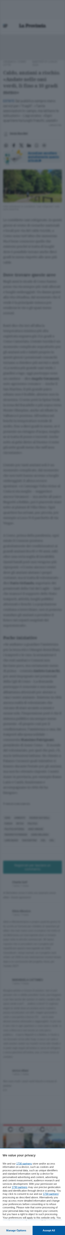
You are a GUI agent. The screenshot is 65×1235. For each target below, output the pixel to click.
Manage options (16, 1230)
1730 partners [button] (24, 1163)
